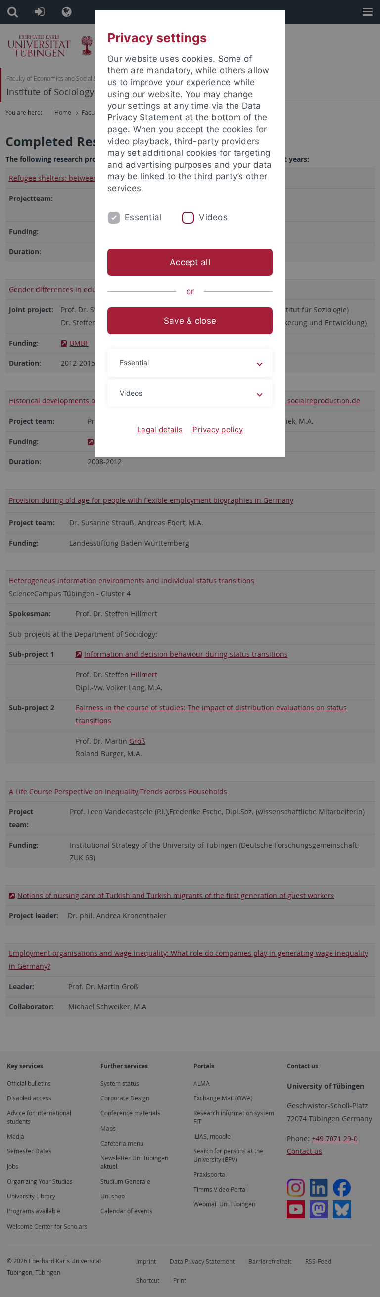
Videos (213, 217)
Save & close (190, 321)
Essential (143, 217)
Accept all (190, 262)
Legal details (160, 429)
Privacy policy (217, 429)
